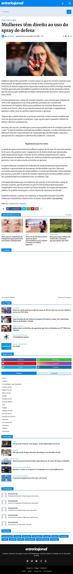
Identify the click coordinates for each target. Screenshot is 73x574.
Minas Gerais (6, 393)
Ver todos (69, 215)
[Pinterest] (32, 208)
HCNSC (55, 536)
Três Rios (5, 425)
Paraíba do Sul (7, 399)
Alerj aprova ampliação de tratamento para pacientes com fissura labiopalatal (12, 239)
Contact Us (37, 571)
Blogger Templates (40, 568)
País (3, 405)
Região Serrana (7, 411)
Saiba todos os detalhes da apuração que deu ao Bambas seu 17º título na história (41, 329)
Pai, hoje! (16, 346)
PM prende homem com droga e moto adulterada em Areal (36, 444)
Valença (4, 428)
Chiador (4, 381)
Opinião (12, 539)
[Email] (37, 208)
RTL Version (48, 571)
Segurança (22, 203)
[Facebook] (65, 36)
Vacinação (54, 539)
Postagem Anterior (8, 297)
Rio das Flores (7, 413)
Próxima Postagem (64, 297)
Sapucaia (5, 419)
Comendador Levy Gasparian (11, 384)
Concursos (26, 536)
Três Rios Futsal (42, 539)
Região (4, 408)
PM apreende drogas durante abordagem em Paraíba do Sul (36, 452)
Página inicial (6, 20)
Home (23, 571)
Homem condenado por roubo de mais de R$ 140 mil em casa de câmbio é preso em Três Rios (42, 311)
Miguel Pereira (7, 390)
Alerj (14, 20)
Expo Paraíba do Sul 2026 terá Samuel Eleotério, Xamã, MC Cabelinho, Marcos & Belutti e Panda (41, 320)
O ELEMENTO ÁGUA (21, 337)
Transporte (30, 539)
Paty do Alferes (7, 402)
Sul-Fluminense (7, 422)
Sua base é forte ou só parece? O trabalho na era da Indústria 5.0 (38, 469)
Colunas (54, 373)
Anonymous (13, 494)
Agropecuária (7, 536)
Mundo (4, 396)
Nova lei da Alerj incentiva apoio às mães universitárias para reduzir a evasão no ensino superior (36, 240)
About (30, 571)
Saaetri (21, 539)
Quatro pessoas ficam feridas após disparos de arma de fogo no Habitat (41, 461)
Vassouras (5, 431)
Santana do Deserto (8, 416)
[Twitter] (68, 36)
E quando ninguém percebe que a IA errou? (30, 478)
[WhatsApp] (71, 36)
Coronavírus (37, 536)
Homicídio (64, 536)
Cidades (19, 373)
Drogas (46, 536)
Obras (5, 539)
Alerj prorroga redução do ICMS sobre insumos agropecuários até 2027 (60, 239)
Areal (4, 378)
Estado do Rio (14, 203)
